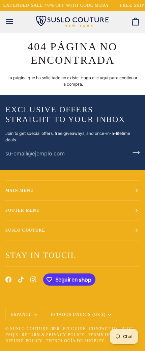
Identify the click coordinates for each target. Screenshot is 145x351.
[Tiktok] (21, 279)
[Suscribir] (134, 152)
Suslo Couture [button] (25, 230)
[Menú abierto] (15, 22)
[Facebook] (8, 279)
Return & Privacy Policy (53, 334)
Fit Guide (74, 328)
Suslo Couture (29, 328)
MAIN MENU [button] (19, 190)
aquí (104, 77)
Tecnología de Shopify (75, 341)
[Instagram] (33, 279)
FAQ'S (11, 334)
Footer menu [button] (22, 210)
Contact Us (103, 328)
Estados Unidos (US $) (78, 314)
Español (21, 314)
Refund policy (23, 341)
